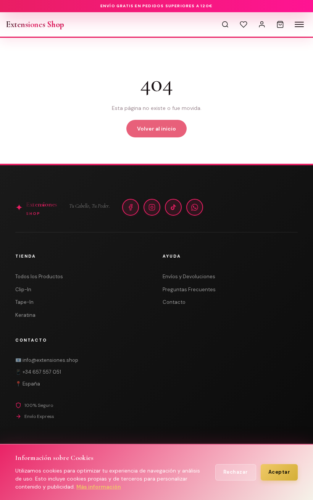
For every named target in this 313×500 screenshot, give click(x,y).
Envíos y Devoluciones (189, 276)
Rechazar (235, 472)
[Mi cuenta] (262, 24)
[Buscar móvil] (225, 24)
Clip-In (23, 289)
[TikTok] (173, 207)
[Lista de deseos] (243, 24)
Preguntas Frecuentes (189, 289)
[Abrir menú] (299, 24)
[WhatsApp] (194, 207)
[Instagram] (152, 207)
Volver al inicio (156, 128)
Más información (98, 486)
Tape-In (24, 302)
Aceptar (279, 472)
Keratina (25, 315)
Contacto (174, 302)
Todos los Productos (39, 276)
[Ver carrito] (280, 24)
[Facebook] (130, 207)
